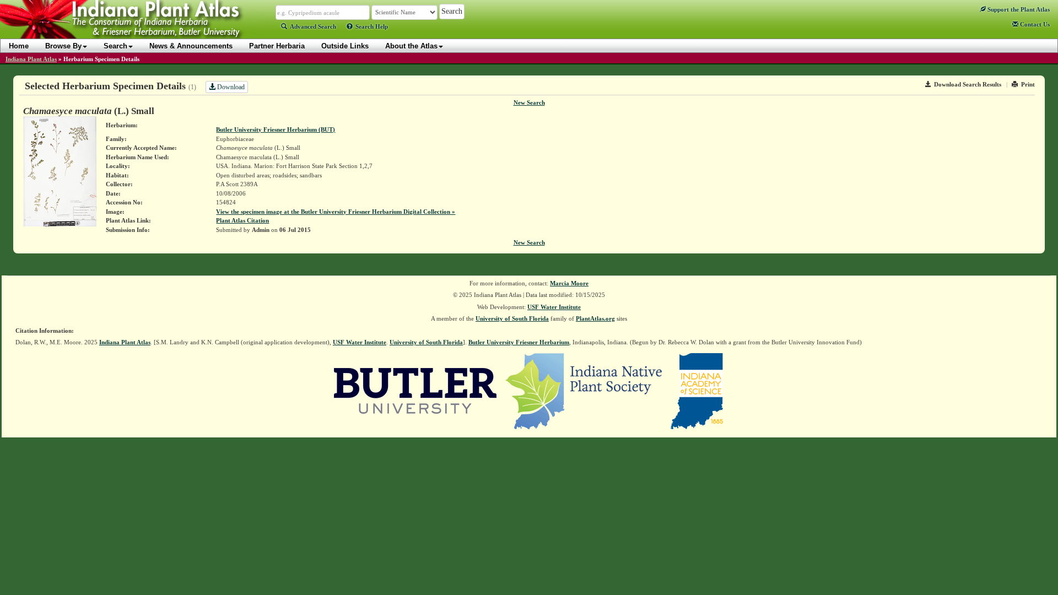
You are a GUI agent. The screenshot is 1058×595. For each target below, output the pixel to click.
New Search (529, 102)
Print (1028, 84)
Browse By (63, 46)
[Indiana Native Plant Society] (584, 390)
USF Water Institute (554, 307)
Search (115, 46)
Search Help (371, 26)
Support (1018, 9)
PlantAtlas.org (595, 318)
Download (230, 87)
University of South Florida (512, 318)
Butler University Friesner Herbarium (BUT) (275, 129)
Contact (1034, 24)
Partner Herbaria (277, 46)
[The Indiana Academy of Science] (697, 390)
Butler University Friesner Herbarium (518, 342)
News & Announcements (191, 46)
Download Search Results (967, 84)
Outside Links (345, 46)
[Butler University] (415, 390)
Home (19, 46)
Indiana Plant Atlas (31, 59)
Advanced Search (313, 26)
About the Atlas (411, 46)
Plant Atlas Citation (242, 220)
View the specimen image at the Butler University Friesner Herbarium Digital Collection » (335, 211)
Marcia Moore (569, 283)
